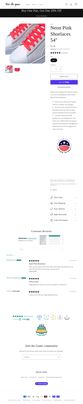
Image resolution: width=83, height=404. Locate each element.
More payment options (64, 87)
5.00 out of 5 (31, 238)
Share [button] (55, 190)
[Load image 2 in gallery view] (17, 69)
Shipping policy (57, 400)
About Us (24, 377)
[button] (35, 4)
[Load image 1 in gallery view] (8, 69)
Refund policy (27, 400)
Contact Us (33, 377)
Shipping (53, 49)
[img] (34, 261)
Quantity (53, 65)
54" (54, 60)
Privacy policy (36, 400)
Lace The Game (16, 400)
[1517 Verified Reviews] (41, 336)
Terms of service (46, 400)
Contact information (69, 400)
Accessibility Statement (54, 377)
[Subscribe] (58, 357)
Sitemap (41, 377)
